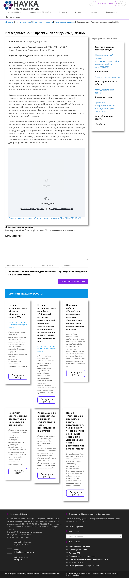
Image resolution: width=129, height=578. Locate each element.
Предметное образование (42, 22)
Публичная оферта (73, 575)
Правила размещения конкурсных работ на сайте (88, 559)
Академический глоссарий (79, 546)
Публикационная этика (78, 550)
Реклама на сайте (76, 562)
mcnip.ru (18, 559)
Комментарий (13, 235)
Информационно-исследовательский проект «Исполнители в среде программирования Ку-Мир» (46, 421)
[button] (106, 3)
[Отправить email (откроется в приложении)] (123, 3)
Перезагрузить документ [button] (33, 208)
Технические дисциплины (65, 22)
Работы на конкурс (23, 22)
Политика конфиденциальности (104, 573)
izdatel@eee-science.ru (24, 552)
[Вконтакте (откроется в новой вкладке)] (119, 3)
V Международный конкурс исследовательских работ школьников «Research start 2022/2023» (107, 61)
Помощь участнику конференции (82, 556)
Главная (10, 22)
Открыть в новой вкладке (62, 208)
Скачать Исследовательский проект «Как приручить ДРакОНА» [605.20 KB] (44, 218)
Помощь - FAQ (74, 553)
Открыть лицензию (74, 526)
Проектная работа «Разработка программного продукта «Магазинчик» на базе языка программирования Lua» (75, 317)
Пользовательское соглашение (78, 573)
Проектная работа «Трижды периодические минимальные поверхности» (17, 418)
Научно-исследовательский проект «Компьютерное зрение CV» (17, 311)
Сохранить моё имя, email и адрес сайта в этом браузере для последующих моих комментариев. (48, 273)
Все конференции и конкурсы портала (84, 566)
